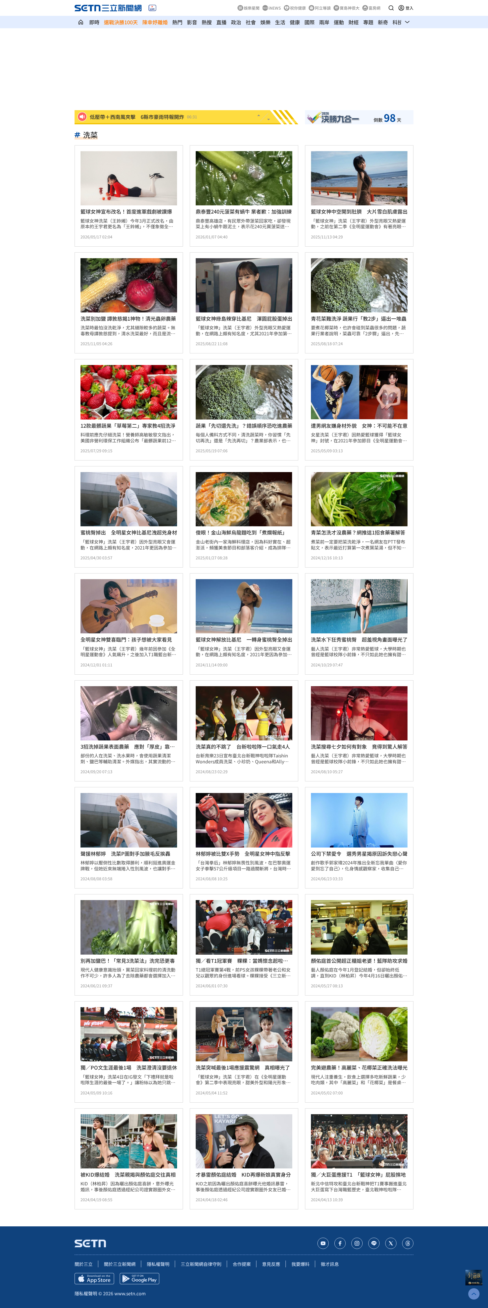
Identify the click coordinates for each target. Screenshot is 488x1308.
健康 (295, 22)
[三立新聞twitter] (390, 1243)
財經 (353, 22)
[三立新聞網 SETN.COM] (81, 22)
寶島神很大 (350, 8)
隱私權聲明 (158, 1264)
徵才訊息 (330, 1264)
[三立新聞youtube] (323, 1243)
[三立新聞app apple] (94, 1278)
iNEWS (275, 8)
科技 (398, 22)
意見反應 (271, 1264)
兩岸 (324, 22)
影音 (192, 22)
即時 (94, 22)
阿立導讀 (323, 8)
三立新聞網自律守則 (201, 1264)
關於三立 (84, 1264)
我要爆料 (300, 1264)
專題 (368, 22)
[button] (391, 8)
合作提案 (242, 1264)
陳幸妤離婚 (155, 22)
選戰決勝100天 (121, 22)
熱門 (177, 22)
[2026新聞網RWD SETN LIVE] (152, 8)
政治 (236, 22)
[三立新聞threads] (407, 1243)
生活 (280, 22)
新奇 (383, 22)
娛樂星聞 (252, 8)
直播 (221, 22)
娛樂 (265, 22)
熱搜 (207, 22)
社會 (251, 22)
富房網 (374, 8)
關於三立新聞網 (120, 1264)
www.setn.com (130, 1293)
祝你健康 (298, 8)
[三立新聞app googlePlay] (139, 1278)
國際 (309, 22)
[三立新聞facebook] (340, 1243)
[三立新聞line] (374, 1243)
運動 (339, 22)
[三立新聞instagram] (357, 1243)
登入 (409, 8)
